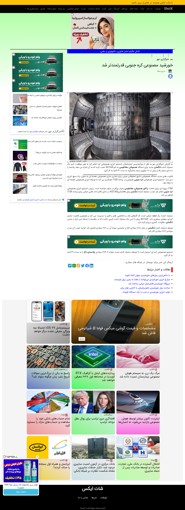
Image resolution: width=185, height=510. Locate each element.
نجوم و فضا (52, 8)
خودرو (43, 8)
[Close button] (37, 456)
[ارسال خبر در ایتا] (78, 265)
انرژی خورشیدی (157, 55)
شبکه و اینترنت (94, 8)
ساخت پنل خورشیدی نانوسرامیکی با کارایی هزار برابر (145, 288)
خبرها (94, 498)
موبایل (158, 8)
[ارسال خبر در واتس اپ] (74, 265)
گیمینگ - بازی (113, 8)
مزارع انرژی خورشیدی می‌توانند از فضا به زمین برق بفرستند (142, 280)
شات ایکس (92, 489)
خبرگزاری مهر (34, 131)
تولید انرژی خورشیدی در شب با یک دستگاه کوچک (146, 292)
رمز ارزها (61, 8)
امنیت (83, 8)
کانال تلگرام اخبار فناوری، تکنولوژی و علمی (120, 51)
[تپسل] (72, 14)
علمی (171, 55)
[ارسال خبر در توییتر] (82, 265)
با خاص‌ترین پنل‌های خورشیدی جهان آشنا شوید (147, 275)
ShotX (168, 9)
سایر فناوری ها (32, 8)
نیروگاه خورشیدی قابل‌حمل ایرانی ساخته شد (149, 284)
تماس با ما (83, 498)
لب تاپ (149, 8)
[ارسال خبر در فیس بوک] (87, 265)
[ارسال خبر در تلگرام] (69, 265)
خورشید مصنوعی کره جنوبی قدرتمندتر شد (137, 65)
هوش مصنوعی (73, 8)
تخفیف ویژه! (21, 492)
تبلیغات (103, 498)
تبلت (142, 8)
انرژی (166, 55)
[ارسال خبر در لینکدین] (91, 265)
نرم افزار (124, 8)
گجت (104, 8)
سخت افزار (134, 8)
